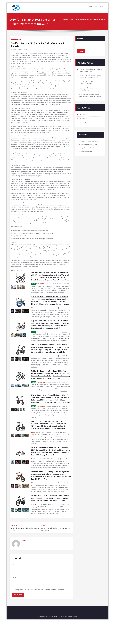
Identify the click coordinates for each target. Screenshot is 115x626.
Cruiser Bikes (83, 118)
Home (90, 6)
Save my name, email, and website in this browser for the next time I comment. (39, 589)
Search (80, 39)
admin (15, 49)
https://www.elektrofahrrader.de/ (90, 141)
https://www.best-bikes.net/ (89, 144)
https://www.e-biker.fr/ (87, 151)
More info (64, 283)
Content (65, 616)
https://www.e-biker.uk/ (87, 148)
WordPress (53, 616)
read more (61, 292)
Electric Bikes (99, 6)
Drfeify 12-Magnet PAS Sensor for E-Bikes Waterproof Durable (87, 19)
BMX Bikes (82, 114)
